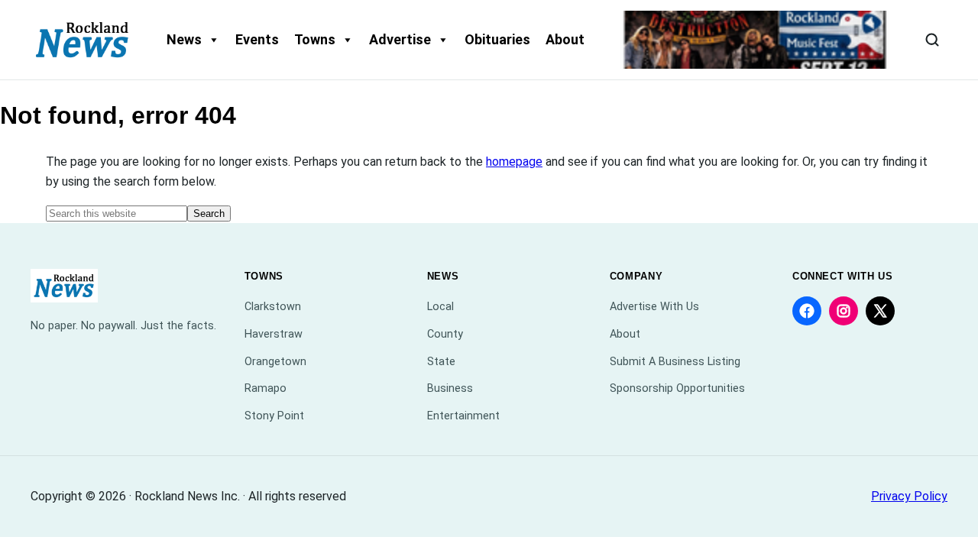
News (184, 39)
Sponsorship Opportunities (677, 388)
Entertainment (463, 415)
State (441, 361)
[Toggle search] (932, 39)
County (445, 334)
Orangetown (275, 361)
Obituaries (497, 39)
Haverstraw (273, 334)
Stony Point (274, 415)
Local (440, 306)
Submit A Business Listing (675, 361)
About (565, 39)
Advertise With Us (654, 306)
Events (257, 39)
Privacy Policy (909, 496)
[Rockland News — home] (82, 40)
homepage (514, 161)
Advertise (400, 39)
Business (450, 388)
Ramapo (265, 388)
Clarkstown (272, 306)
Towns (314, 39)
